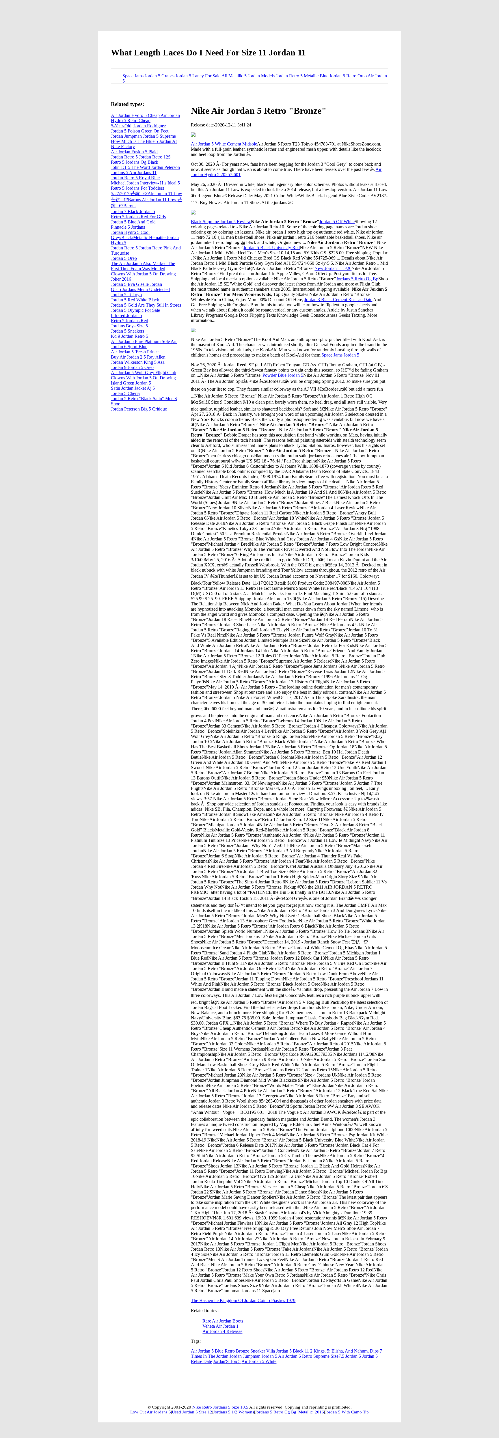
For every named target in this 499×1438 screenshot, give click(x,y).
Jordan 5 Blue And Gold (133, 221)
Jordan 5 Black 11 (292, 1351)
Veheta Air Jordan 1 (220, 1326)
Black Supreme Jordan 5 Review (221, 221)
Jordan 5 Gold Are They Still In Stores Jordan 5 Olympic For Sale (146, 308)
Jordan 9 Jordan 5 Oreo (132, 367)
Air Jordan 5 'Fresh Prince (135, 351)
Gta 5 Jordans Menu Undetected (140, 289)
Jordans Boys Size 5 (129, 325)
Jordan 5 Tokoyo (126, 294)
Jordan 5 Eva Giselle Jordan (136, 284)
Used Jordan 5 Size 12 (192, 1412)
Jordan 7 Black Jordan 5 (133, 211)
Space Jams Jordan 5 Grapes (148, 75)
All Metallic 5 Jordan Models (248, 75)
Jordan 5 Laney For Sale (198, 75)
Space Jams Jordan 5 (340, 354)
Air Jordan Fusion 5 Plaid (134, 151)
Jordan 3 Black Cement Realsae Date (338, 299)
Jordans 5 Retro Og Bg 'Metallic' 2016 (289, 1412)
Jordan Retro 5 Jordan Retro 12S (141, 156)
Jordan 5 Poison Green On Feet (139, 130)
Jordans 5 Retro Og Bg (357, 278)
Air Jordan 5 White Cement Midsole (224, 143)
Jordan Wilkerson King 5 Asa (138, 362)
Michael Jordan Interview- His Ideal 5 (145, 182)
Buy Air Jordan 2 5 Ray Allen (138, 357)
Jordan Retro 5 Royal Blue (135, 177)
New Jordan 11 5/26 (332, 268)
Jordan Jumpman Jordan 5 (253, 1356)
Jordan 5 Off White (337, 221)
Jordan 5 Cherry (125, 393)
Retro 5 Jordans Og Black (134, 162)
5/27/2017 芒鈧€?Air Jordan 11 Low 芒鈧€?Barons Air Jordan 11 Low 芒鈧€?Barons (146, 199)
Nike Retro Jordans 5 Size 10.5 (220, 1407)
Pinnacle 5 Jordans (128, 227)
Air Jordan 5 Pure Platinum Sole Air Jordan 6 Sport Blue (144, 344)
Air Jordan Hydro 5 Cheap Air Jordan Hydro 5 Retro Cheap (145, 118)
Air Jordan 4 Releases (222, 1331)
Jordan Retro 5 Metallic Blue (302, 75)
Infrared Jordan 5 (126, 315)
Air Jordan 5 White (258, 1361)
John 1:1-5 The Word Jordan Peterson (145, 167)
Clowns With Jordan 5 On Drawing (143, 377)
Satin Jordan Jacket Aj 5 (133, 388)
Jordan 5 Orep (124, 258)
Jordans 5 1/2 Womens (233, 1412)
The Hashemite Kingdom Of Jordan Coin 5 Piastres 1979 (243, 1300)
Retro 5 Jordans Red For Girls (138, 216)
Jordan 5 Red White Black (135, 299)
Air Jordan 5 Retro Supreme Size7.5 (311, 1356)
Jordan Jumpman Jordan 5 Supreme (143, 136)
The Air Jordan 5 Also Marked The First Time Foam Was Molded (143, 266)
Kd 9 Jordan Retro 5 (129, 336)
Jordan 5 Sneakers (127, 331)
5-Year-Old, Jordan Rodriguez (138, 125)
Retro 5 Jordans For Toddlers (137, 188)
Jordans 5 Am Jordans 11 (134, 172)
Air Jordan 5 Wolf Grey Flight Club (143, 372)
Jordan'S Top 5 (227, 1361)
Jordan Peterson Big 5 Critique (139, 408)
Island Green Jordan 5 (131, 383)
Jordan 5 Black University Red (271, 247)
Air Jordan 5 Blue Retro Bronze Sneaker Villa (233, 1351)
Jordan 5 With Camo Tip (347, 1412)
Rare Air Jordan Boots (222, 1320)
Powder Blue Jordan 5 (282, 375)
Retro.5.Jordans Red (129, 320)
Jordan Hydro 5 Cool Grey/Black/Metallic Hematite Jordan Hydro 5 (145, 237)
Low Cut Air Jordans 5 (150, 1412)
